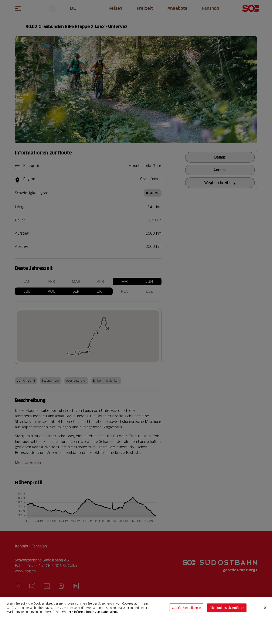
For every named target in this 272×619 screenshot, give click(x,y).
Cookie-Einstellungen (186, 607)
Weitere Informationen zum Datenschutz (90, 611)
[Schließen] (265, 607)
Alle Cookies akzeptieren (227, 607)
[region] (136, 608)
